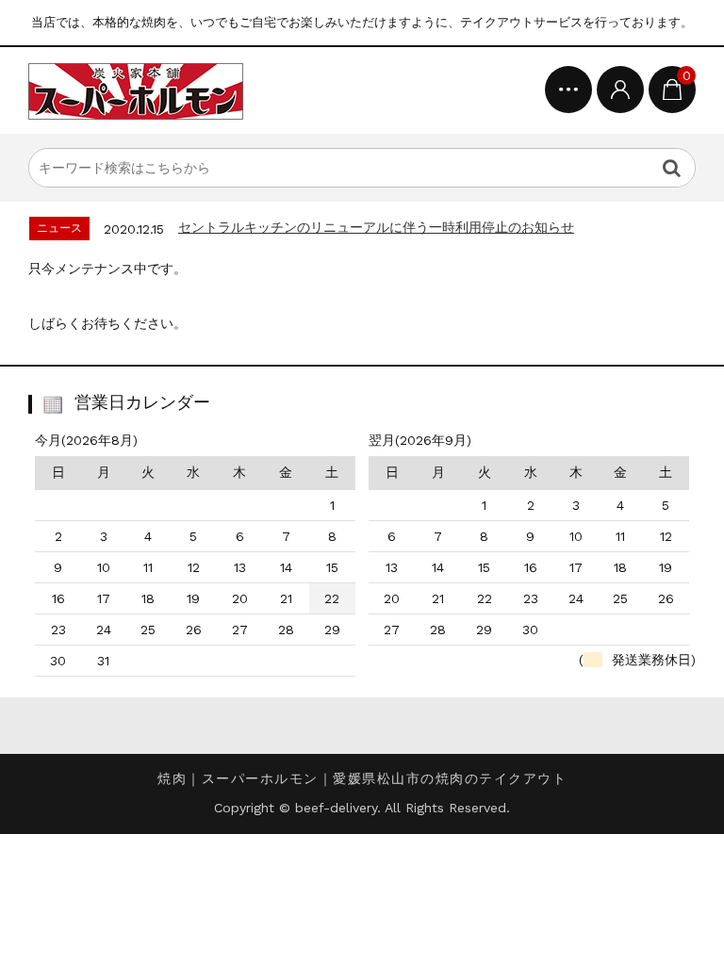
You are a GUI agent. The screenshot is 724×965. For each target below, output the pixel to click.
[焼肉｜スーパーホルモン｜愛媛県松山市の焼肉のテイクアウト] (135, 90)
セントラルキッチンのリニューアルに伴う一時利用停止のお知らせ (376, 227)
